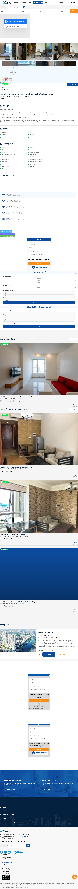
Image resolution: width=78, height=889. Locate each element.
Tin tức (52, 2)
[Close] (75, 273)
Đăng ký (39, 326)
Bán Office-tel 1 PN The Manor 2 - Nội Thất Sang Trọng (16, 467)
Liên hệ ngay (46, 789)
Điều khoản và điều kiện (5, 887)
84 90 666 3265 (25, 837)
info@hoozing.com (7, 866)
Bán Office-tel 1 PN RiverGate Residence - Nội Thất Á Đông (17, 397)
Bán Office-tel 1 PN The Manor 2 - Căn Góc (12, 534)
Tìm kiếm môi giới (38, 2)
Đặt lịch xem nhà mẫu (39, 302)
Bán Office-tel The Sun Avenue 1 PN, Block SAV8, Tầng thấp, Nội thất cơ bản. (22, 602)
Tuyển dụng (61, 2)
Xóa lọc (74, 11)
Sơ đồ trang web (24, 887)
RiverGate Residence (46, 633)
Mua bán (16, 2)
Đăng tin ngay (11, 789)
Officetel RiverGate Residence (8, 92)
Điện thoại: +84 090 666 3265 (7, 838)
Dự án (30, 2)
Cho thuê (23, 2)
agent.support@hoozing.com (9, 869)
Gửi (28, 845)
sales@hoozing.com (7, 862)
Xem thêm (72, 339)
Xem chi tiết (39, 368)
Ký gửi (46, 2)
